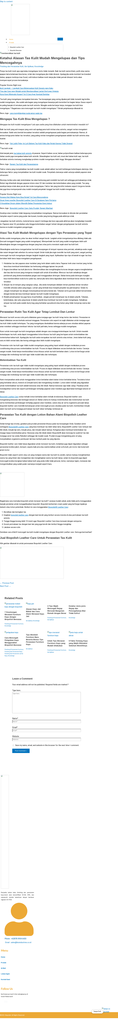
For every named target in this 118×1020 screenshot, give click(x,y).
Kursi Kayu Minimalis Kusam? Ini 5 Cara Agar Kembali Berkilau (24, 94)
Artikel (3, 968)
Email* (15, 727)
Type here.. (16, 690)
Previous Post (7, 583)
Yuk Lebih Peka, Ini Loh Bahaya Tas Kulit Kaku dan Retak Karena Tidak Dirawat (41, 143)
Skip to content (6, 1)
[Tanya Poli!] (107, 1013)
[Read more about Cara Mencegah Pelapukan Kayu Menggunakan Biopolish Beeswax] (11, 632)
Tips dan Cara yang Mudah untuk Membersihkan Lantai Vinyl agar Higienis (29, 91)
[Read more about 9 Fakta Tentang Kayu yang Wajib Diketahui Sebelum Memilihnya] (78, 635)
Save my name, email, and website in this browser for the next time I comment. (47, 745)
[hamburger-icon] (60, 39)
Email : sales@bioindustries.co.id (18, 942)
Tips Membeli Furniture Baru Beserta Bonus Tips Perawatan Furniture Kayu (35, 639)
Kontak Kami (5, 979)
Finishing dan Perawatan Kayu (13, 651)
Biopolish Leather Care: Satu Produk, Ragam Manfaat (31, 208)
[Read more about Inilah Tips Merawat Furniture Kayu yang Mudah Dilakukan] (56, 635)
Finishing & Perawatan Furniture (14, 624)
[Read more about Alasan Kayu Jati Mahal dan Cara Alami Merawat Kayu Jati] (30, 604)
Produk (11, 42)
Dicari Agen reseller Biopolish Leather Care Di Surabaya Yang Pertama (28, 200)
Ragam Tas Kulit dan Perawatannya (24, 164)
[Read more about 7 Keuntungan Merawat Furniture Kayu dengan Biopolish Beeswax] (14, 607)
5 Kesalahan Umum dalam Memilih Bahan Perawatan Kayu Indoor (26, 203)
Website (15, 736)
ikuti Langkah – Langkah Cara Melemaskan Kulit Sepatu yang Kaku (26, 88)
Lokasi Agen (5, 974)
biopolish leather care (19, 515)
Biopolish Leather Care (9, 397)
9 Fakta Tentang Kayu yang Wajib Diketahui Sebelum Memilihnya (78, 643)
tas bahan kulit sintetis (23, 153)
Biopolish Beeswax (15, 50)
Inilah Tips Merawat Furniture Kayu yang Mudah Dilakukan (56, 643)
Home (11, 39)
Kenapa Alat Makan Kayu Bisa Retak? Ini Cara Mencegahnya (24, 197)
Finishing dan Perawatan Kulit (12, 66)
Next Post (5, 586)
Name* (15, 718)
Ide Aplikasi (29, 66)
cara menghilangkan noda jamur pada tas (26, 113)
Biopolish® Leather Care (19, 427)
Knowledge (39, 66)
